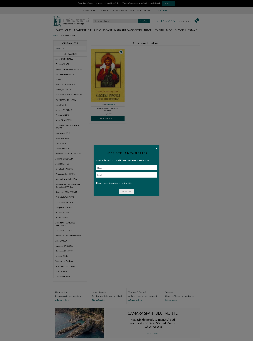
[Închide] (156, 148)
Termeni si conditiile (124, 183)
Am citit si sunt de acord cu (115, 183)
